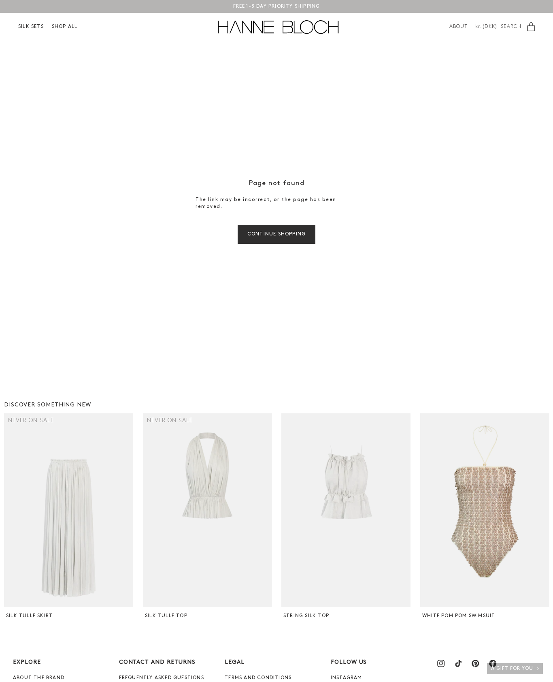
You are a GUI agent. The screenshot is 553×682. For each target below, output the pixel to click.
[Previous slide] (11, 510)
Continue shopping (276, 234)
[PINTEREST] (475, 663)
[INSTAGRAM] (440, 663)
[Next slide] (126, 510)
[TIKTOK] (458, 663)
